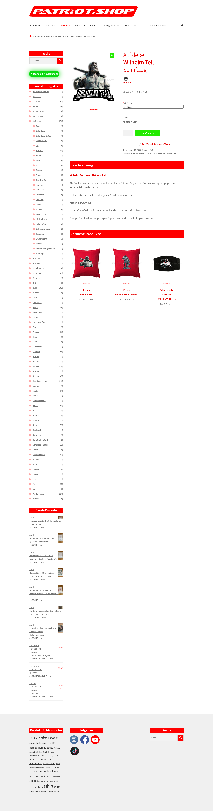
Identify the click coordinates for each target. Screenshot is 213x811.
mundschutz (35, 763)
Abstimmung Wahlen (45, 248)
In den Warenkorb (147, 132)
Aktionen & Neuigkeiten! (44, 74)
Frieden (39, 175)
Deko (35, 297)
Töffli (35, 484)
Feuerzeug (37, 312)
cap (42, 743)
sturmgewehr (42, 781)
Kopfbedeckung (40, 381)
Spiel (35, 464)
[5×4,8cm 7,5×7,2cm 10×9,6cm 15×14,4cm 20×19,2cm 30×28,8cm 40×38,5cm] (153, 107)
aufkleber (140, 153)
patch (58, 764)
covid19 (51, 747)
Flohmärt (37, 106)
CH (37, 145)
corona (33, 747)
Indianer (39, 199)
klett (56, 756)
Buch (35, 287)
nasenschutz (49, 763)
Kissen (36, 376)
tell (164, 153)
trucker (32, 787)
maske (43, 759)
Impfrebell (37, 361)
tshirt (48, 786)
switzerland (51, 781)
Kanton (39, 150)
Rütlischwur (41, 219)
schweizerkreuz (40, 776)
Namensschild (39, 400)
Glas (35, 337)
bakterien (53, 737)
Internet (36, 371)
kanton (46, 756)
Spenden (37, 459)
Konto (78, 25)
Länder (39, 204)
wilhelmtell (172, 153)
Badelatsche (38, 268)
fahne (31, 752)
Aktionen (65, 25)
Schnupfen (41, 224)
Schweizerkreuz (43, 229)
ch (54, 743)
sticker (159, 153)
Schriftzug (40, 131)
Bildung (36, 278)
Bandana (37, 273)
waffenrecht (41, 791)
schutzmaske (44, 771)
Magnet (36, 386)
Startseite (50, 25)
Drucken (127, 82)
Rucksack (37, 430)
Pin (34, 410)
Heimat (39, 185)
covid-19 (42, 747)
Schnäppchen (39, 111)
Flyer (35, 327)
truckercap (39, 787)
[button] (112, 55)
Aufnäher (37, 263)
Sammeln (37, 435)
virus (31, 791)
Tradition (40, 234)
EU (37, 165)
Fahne (38, 155)
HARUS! (36, 356)
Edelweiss (37, 302)
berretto (32, 743)
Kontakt (94, 25)
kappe (52, 756)
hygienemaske (36, 755)
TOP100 (137, 150)
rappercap (55, 767)
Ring (35, 425)
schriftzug (150, 153)
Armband (37, 258)
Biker (38, 160)
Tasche (36, 469)
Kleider (36, 366)
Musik (35, 395)
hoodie (52, 752)
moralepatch (51, 760)
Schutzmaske (39, 454)
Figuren (36, 317)
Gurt (35, 341)
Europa (39, 170)
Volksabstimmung (41, 91)
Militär (39, 209)
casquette (48, 743)
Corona (39, 243)
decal (57, 747)
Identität (40, 194)
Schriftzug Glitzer (44, 136)
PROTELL (37, 96)
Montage (40, 253)
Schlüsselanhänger (41, 444)
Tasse (35, 474)
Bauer (38, 126)
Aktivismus (38, 116)
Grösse (127, 103)
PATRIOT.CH (41, 214)
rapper (48, 767)
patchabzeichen (34, 768)
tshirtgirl (57, 787)
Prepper (36, 420)
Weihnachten (39, 498)
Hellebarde (41, 189)
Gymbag (36, 351)
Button (36, 292)
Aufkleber (48, 36)
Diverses (128, 25)
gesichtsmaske (41, 751)
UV (34, 489)
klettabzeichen (34, 760)
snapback (56, 777)
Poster (36, 415)
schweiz (54, 771)
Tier (34, 479)
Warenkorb (34, 25)
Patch (35, 405)
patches (42, 768)
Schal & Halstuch (40, 440)
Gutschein (37, 346)
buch (38, 743)
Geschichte (41, 180)
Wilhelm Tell (60, 36)
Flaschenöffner (39, 322)
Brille (35, 283)
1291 (31, 737)
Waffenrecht (41, 238)
